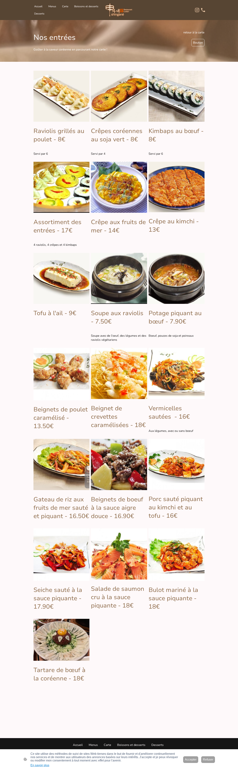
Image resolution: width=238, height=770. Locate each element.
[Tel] (203, 10)
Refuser (208, 759)
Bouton (198, 43)
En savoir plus (39, 765)
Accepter (191, 759)
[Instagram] (197, 10)
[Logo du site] (119, 10)
